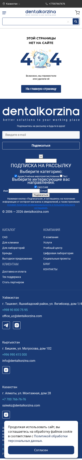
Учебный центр (52, 247)
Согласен (41, 450)
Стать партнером (13, 282)
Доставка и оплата (14, 271)
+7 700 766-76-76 (14, 399)
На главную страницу (41, 89)
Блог (46, 263)
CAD (4, 237)
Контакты (50, 269)
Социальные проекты (57, 258)
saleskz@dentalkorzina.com (21, 405)
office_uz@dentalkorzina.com (22, 316)
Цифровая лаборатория (58, 253)
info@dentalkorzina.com (18, 361)
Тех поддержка (11, 276)
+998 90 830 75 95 (15, 310)
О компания (50, 237)
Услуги (47, 242)
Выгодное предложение (17, 258)
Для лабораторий (13, 247)
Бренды (7, 253)
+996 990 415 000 (14, 354)
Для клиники (10, 242)
